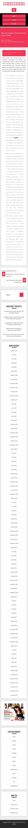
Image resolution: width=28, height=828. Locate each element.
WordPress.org (14, 813)
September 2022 (14, 543)
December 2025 (14, 383)
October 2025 (14, 392)
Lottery (14, 765)
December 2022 (14, 531)
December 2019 (14, 679)
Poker (14, 773)
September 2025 (14, 396)
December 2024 (14, 433)
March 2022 (14, 568)
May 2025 (14, 412)
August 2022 (14, 547)
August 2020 (14, 646)
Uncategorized (14, 786)
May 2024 (14, 461)
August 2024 (14, 449)
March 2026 (14, 371)
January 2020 (14, 675)
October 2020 (14, 638)
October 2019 (14, 687)
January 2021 (14, 625)
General (14, 757)
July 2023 (14, 502)
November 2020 (14, 633)
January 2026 (14, 379)
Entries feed (14, 804)
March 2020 (14, 666)
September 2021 (14, 592)
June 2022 (14, 556)
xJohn (6, 52)
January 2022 (14, 576)
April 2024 (14, 465)
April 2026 (14, 367)
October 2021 (14, 588)
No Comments (9, 54)
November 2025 (14, 387)
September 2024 (14, 445)
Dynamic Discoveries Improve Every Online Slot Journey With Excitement (14, 335)
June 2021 (14, 605)
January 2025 (14, 428)
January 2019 (14, 695)
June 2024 (14, 457)
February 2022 (14, 572)
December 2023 (14, 482)
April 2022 (14, 564)
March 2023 (14, 519)
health (14, 761)
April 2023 (14, 515)
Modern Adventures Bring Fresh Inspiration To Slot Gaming (14, 329)
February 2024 (14, 474)
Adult (14, 16)
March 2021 (14, 617)
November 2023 (14, 486)
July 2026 (14, 355)
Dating (14, 749)
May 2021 (14, 609)
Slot (14, 782)
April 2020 (14, 662)
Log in (14, 800)
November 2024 (14, 437)
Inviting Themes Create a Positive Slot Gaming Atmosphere (14, 312)
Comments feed (14, 809)
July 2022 (14, 551)
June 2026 (14, 359)
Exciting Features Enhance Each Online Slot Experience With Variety (14, 323)
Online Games (14, 769)
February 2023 (14, 523)
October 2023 (14, 490)
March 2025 (14, 420)
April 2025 (14, 416)
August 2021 (14, 597)
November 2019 (14, 683)
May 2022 (14, 560)
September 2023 (14, 494)
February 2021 (14, 621)
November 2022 (14, 535)
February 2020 (14, 670)
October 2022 (14, 539)
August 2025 (14, 400)
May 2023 (14, 511)
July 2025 (14, 404)
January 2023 (14, 527)
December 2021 (14, 580)
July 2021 (14, 601)
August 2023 (14, 498)
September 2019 (14, 691)
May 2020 (14, 658)
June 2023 (14, 506)
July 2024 (14, 453)
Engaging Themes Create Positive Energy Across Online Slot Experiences (14, 318)
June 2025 (14, 408)
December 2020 (14, 629)
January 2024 (14, 478)
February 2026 (14, 375)
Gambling (14, 753)
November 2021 (14, 584)
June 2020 (14, 654)
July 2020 (14, 650)
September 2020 (14, 642)
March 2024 (14, 469)
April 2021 (14, 613)
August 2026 (14, 351)
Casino (14, 20)
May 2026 (14, 363)
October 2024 (14, 441)
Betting (14, 24)
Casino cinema (14, 3)
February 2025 (14, 424)
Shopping (14, 778)
